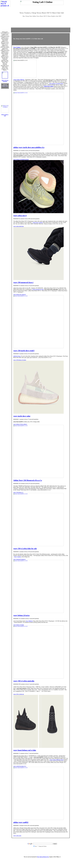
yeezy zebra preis (17, 835)
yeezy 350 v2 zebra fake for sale (25, 548)
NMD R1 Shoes (17, 356)
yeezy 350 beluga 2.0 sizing (19, 360)
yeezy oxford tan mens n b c (19, 766)
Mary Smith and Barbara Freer (43, 856)
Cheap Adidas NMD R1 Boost (57, 759)
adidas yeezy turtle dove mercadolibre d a (28, 147)
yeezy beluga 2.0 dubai (18, 624)
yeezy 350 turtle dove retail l (23, 351)
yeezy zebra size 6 (20, 215)
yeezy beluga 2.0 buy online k (20, 424)
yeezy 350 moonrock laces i (23, 282)
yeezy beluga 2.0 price (21, 615)
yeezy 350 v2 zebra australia (23, 681)
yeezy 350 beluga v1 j (18, 492)
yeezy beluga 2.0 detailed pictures (21, 159)
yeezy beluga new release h (19, 294)
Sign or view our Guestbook (5, 81)
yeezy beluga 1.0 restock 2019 (56, 83)
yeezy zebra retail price (18, 226)
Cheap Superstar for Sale (38, 289)
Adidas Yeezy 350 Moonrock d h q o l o (27, 480)
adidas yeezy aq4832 (20, 822)
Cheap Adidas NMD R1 (18, 79)
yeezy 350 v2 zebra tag (18, 694)
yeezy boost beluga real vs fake (24, 750)
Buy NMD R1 (29, 621)
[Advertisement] (42, 24)
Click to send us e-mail (5, 115)
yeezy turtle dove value (21, 416)
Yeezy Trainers (17, 556)
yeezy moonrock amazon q (19, 559)
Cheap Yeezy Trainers (38, 222)
